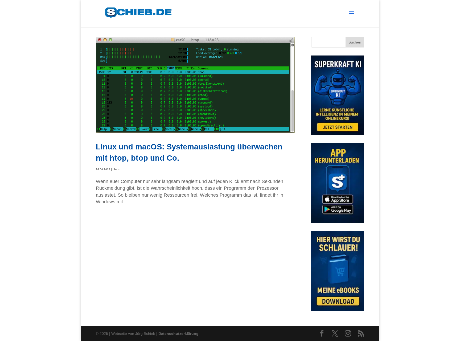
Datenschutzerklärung (178, 333)
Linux (116, 169)
